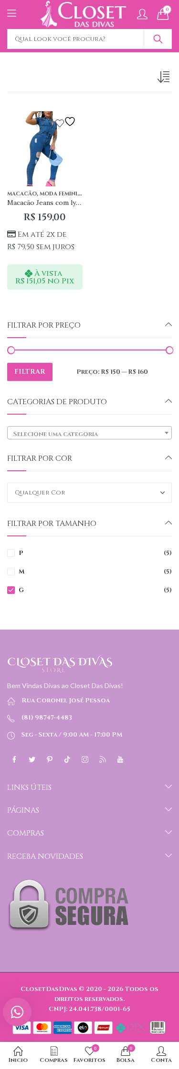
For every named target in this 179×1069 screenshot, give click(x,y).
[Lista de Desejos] (67, 121)
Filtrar (29, 371)
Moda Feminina (62, 193)
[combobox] (89, 432)
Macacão (22, 193)
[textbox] (89, 434)
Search (158, 39)
